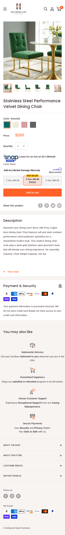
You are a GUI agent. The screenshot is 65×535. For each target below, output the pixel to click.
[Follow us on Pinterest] (18, 496)
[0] (59, 9)
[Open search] (46, 9)
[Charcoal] (33, 125)
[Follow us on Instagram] (12, 496)
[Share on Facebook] (40, 205)
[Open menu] (5, 9)
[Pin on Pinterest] (46, 205)
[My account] (52, 9)
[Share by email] (59, 205)
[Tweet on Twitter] (53, 205)
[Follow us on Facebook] (5, 496)
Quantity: (8, 146)
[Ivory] (16, 125)
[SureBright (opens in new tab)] (57, 169)
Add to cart (32, 192)
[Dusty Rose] (24, 125)
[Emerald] (7, 125)
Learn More (9, 164)
